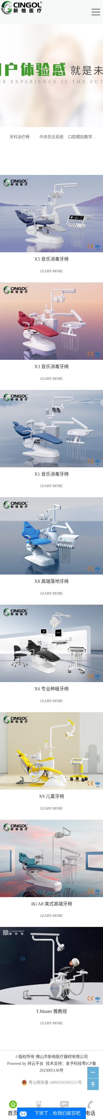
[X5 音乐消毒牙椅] (51, 213)
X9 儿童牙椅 (51, 796)
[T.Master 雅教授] (51, 965)
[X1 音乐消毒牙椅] (51, 428)
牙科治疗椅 (19, 137)
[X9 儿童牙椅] (51, 751)
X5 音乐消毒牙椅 (51, 259)
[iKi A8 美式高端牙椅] (51, 858)
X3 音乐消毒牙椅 (51, 366)
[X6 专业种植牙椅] (51, 643)
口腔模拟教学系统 (83, 137)
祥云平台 (35, 1063)
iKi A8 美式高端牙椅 (51, 903)
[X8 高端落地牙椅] (51, 536)
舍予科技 (74, 1063)
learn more (51, 271)
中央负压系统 (51, 137)
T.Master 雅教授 (51, 1011)
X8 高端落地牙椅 (51, 581)
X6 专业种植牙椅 (51, 688)
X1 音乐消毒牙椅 (51, 474)
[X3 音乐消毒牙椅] (51, 321)
